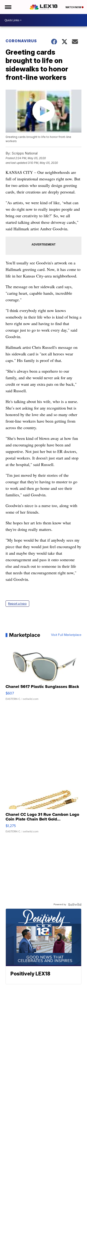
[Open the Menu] (7, 7)
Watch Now (73, 7)
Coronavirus (21, 41)
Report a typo (17, 603)
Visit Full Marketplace (66, 635)
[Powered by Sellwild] (74, 904)
